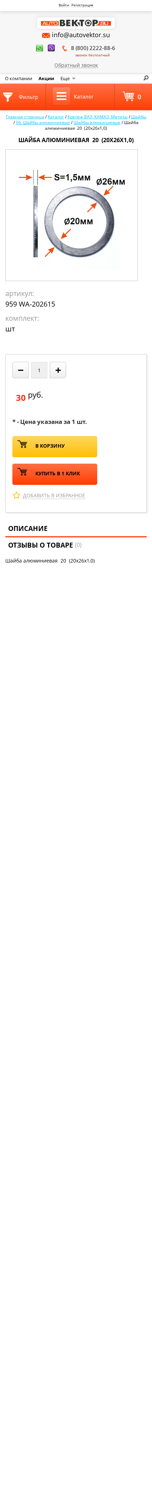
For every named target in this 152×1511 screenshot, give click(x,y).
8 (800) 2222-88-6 (93, 50)
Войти (64, 4)
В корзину (50, 445)
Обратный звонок (76, 65)
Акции (46, 78)
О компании (18, 78)
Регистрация (82, 4)
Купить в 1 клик (57, 473)
